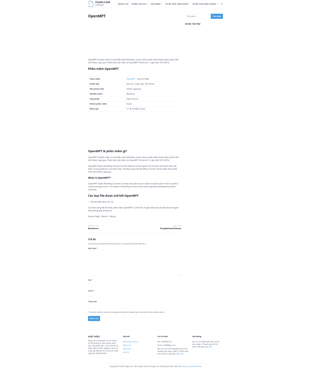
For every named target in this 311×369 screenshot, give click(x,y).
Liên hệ (126, 352)
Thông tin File (138, 4)
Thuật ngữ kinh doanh (204, 4)
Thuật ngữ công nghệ (176, 4)
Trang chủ (123, 4)
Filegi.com (102, 2)
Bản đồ (180, 354)
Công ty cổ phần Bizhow (191, 366)
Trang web (92, 301)
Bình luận (92, 248)
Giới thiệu (127, 349)
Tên (90, 280)
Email (91, 291)
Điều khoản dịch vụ (130, 341)
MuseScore (93, 228)
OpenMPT (131, 79)
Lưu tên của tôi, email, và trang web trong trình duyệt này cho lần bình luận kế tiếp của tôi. (127, 312)
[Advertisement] (134, 41)
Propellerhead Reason (170, 228)
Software (156, 4)
